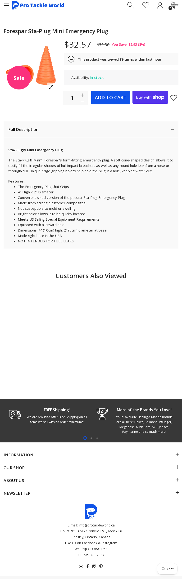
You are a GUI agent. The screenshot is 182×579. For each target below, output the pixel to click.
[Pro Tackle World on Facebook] (87, 566)
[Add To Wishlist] (174, 98)
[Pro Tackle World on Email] (81, 566)
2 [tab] (91, 438)
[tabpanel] (47, 415)
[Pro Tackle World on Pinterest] (101, 566)
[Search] (131, 5)
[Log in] (160, 5)
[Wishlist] (145, 5)
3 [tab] (97, 438)
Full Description (23, 129)
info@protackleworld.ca (97, 525)
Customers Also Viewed (91, 275)
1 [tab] (85, 438)
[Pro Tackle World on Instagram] (94, 566)
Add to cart (111, 97)
